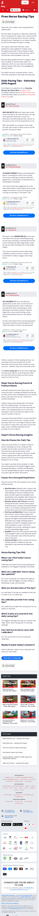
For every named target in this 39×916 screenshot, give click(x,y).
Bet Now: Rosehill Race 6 (19, 152)
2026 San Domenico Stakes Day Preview (15, 748)
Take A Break (29, 801)
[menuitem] (15, 10)
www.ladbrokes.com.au (2, 2)
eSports (33, 786)
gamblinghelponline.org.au (20, 889)
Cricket (17, 790)
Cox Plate (32, 779)
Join (33, 2)
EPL (16, 788)
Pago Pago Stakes (23, 243)
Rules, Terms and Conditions (10, 903)
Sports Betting (7, 786)
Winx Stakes (29, 781)
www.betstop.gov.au (16, 908)
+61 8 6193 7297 (28, 811)
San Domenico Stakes (10, 256)
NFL (12, 788)
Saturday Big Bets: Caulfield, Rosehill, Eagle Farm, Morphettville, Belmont (17, 757)
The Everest (10, 781)
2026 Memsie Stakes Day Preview (13, 752)
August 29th (26, 90)
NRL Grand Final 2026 (18, 786)
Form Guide (18, 794)
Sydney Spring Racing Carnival (11, 779)
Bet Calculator (8, 794)
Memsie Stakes (19, 781)
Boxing (32, 788)
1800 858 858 (29, 888)
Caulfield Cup (24, 779)
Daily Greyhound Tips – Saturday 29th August (16, 738)
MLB (21, 788)
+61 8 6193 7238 (10, 811)
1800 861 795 (9, 817)
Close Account (19, 803)
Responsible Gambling (8, 895)
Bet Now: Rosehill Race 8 (19, 281)
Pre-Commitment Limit (25, 895)
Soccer (6, 788)
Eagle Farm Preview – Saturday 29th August (16, 763)
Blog (3, 6)
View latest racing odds (12, 658)
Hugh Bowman (19, 796)
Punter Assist (10, 801)
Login (25, 2)
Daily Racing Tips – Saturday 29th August (15, 743)
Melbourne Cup (10, 777)
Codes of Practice (25, 897)
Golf (23, 790)
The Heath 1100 (25, 193)
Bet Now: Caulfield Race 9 (19, 348)
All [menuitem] (7, 10)
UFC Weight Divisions (29, 794)
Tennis (26, 788)
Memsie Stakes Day (27, 92)
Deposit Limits (19, 801)
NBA (28, 786)
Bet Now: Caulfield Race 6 (19, 215)
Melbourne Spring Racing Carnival (25, 777)
